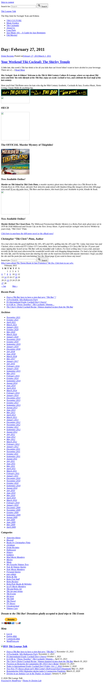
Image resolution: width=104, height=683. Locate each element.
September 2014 (13, 381)
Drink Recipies (7, 56)
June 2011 (10, 464)
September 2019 (13, 344)
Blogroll (9, 540)
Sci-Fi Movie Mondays (16, 586)
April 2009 (11, 527)
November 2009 (13, 510)
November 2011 (13, 451)
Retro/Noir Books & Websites (18, 584)
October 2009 (12, 512)
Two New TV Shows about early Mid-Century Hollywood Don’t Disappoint (38, 669)
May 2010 (10, 495)
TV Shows (10, 603)
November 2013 (13, 400)
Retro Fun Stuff (13, 579)
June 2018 (10, 354)
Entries (11, 636)
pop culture (11, 574)
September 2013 (13, 405)
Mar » (14, 286)
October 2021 (12, 320)
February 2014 (13, 393)
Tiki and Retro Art (14, 589)
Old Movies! (11, 35)
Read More (20, 70)
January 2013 (12, 420)
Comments (13, 639)
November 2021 (13, 317)
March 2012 (11, 442)
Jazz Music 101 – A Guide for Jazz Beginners (26, 33)
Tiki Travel (11, 601)
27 (2, 283)
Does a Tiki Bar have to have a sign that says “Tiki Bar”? (31, 297)
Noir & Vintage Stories (16, 567)
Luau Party (11, 30)
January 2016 (12, 368)
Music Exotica (12, 23)
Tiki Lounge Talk (8, 11)
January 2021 (12, 327)
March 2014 (11, 390)
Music (9, 562)
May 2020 (10, 332)
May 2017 (10, 359)
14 (5, 277)
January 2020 (12, 337)
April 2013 (11, 415)
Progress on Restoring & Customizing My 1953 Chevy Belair (32, 664)
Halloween (11, 550)
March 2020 (11, 334)
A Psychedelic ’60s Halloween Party (22, 299)
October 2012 (12, 427)
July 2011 (10, 461)
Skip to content (7, 2)
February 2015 (13, 376)
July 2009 (10, 520)
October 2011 (12, 454)
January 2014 (12, 395)
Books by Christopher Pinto (18, 542)
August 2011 (11, 459)
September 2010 (13, 486)
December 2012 (13, 422)
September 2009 (13, 515)
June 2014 (10, 386)
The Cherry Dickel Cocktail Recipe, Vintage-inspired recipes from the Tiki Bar (39, 307)
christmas (10, 545)
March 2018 (11, 356)
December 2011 (13, 449)
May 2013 (10, 412)
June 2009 (10, 522)
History (9, 552)
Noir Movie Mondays (15, 569)
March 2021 (11, 325)
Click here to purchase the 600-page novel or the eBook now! (27, 233)
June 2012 (10, 437)
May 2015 (10, 373)
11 (16, 274)
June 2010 (10, 493)
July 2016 (10, 364)
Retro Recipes (12, 581)
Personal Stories (13, 572)
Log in (9, 634)
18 (16, 277)
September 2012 (13, 429)
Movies (9, 559)
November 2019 (13, 339)
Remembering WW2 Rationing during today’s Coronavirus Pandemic (36, 671)
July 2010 (10, 490)
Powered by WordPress (11, 680)
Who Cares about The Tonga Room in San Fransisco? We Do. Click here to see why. (37, 263)
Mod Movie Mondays (15, 557)
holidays (10, 555)
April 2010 (11, 498)
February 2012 (13, 444)
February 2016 (13, 366)
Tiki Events (11, 594)
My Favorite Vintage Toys (17, 564)
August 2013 (11, 407)
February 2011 (12, 473)
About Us (10, 28)
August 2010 (11, 488)
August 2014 (11, 383)
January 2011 (12, 476)
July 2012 (10, 434)
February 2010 (13, 503)
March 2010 (11, 500)
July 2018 (10, 351)
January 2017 (12, 361)
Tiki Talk (10, 599)
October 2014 (12, 378)
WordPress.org (12, 641)
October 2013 (12, 403)
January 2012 (12, 446)
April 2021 (11, 322)
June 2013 (10, 410)
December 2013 (13, 398)
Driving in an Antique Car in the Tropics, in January (28, 673)
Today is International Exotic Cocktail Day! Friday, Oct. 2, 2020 (34, 666)
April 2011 (11, 468)
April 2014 (11, 388)
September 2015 (13, 371)
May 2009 (10, 525)
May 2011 (10, 466)
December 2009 (13, 507)
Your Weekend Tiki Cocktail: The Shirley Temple (35, 62)
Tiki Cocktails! (12, 25)
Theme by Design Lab (31, 680)
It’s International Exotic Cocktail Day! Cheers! (26, 302)
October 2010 (12, 483)
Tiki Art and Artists (14, 591)
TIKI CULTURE (14, 20)
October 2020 (12, 329)
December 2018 (13, 349)
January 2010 (12, 505)
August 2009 (11, 517)
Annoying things (13, 538)
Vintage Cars (12, 608)
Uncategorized (12, 606)
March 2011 (11, 471)
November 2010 (13, 481)
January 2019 (12, 346)
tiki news (10, 596)
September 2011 (13, 456)
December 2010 (13, 478)
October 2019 (12, 342)
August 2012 (11, 432)
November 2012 (13, 425)
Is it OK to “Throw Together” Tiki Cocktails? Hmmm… (30, 304)
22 (8, 280)
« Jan (3, 286)
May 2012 (10, 439)
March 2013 (11, 417)
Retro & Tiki (11, 577)
